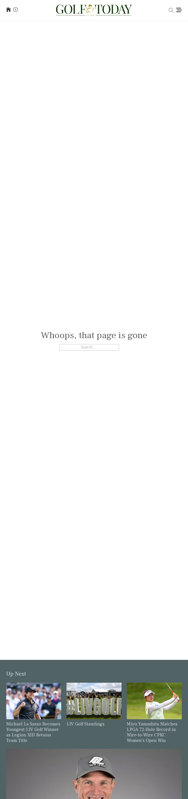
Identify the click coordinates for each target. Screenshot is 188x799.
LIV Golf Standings (85, 724)
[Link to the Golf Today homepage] (8, 10)
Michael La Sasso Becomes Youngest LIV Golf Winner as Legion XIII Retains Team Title (33, 732)
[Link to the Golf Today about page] (15, 10)
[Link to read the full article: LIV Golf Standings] (94, 700)
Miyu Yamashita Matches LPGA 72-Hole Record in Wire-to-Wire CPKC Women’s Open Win (152, 732)
